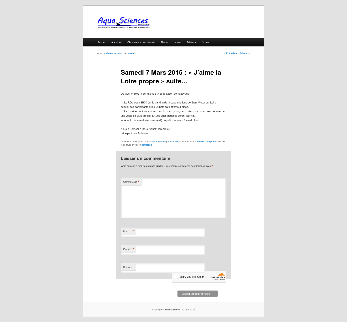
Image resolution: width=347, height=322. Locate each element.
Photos (164, 42)
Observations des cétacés (141, 42)
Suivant (245, 53)
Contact (206, 42)
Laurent (130, 53)
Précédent (230, 53)
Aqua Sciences (158, 141)
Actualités (116, 42)
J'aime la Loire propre (206, 141)
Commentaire (131, 182)
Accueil (102, 42)
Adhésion (191, 42)
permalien (147, 144)
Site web (127, 267)
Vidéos (177, 42)
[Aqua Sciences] (149, 22)
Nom (128, 231)
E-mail (128, 249)
